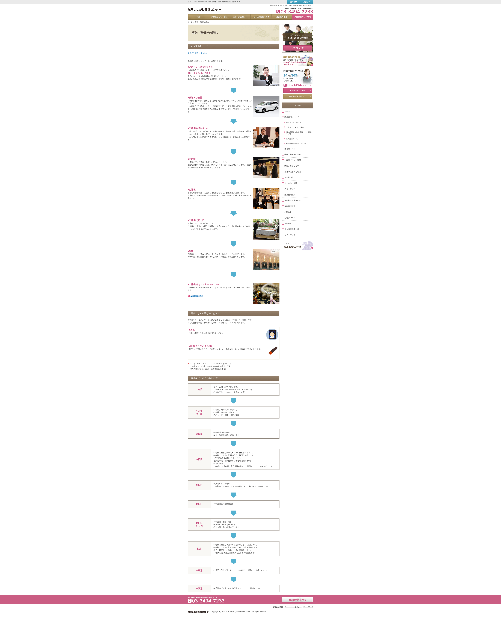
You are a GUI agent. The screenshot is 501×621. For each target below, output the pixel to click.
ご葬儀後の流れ (196, 296)
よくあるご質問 (290, 183)
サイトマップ (289, 235)
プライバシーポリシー (293, 607)
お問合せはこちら (297, 599)
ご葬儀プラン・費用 (292, 160)
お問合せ (288, 212)
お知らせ (288, 223)
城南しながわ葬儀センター (240, 612)
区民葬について (292, 139)
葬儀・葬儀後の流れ (292, 155)
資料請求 (293, 2)
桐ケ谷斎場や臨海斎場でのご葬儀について (299, 133)
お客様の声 (289, 177)
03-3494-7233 (202, 73)
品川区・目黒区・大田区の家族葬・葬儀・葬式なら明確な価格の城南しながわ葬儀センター (214, 1)
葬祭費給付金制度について (296, 144)
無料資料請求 (289, 206)
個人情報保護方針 (291, 229)
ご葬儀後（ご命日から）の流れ (204, 378)
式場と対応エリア (291, 166)
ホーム (287, 111)
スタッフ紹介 (289, 189)
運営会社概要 (289, 195)
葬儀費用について (291, 117)
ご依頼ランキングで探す (295, 127)
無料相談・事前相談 (292, 200)
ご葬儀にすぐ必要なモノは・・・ (205, 313)
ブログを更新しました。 (198, 53)
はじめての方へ (290, 149)
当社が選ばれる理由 (292, 172)
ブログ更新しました (199, 46)
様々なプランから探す (294, 123)
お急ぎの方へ (289, 218)
